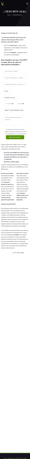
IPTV (9, 210)
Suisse (22, 47)
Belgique (18, 47)
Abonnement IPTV (9, 186)
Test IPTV (10, 33)
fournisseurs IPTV (11, 217)
